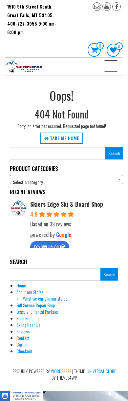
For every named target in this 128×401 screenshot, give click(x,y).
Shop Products (27, 318)
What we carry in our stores (45, 298)
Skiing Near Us (28, 324)
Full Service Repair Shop (35, 305)
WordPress (61, 371)
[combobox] (66, 179)
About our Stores (29, 291)
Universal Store (101, 371)
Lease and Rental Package (37, 311)
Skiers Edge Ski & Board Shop (66, 204)
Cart (20, 344)
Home (21, 285)
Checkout (24, 351)
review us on (46, 246)
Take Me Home (64, 138)
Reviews (23, 331)
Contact (23, 337)
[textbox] (66, 182)
